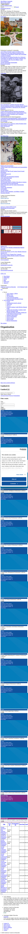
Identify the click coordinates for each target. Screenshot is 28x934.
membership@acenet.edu (6, 265)
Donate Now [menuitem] (13, 254)
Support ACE (4, 253)
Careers (5, 930)
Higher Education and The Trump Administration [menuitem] (12, 184)
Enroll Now (3, 16)
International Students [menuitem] (6, 119)
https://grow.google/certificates (8, 382)
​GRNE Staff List (5, 198)
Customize (13, 483)
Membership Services (6, 250)
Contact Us (6, 923)
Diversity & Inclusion (6, 103)
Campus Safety (4, 169)
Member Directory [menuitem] (22, 251)
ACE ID (9, 824)
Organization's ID (15, 824)
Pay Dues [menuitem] (15, 251)
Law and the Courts (5, 179)
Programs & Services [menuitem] (6, 8)
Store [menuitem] (6, 257)
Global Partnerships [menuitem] (22, 118)
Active (2, 403)
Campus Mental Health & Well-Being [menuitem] (9, 111)
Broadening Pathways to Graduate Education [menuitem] (12, 112)
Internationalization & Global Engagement (11, 116)
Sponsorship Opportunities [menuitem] (11, 62)
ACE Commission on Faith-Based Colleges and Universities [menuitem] (13, 53)
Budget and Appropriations (7, 165)
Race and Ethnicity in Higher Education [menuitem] (10, 104)
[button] (16, 7)
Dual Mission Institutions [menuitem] (16, 53)
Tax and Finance (4, 190)
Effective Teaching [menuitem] (5, 115)
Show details (19, 474)
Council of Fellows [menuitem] (16, 51)
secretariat (6, 916)
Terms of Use (7, 924)
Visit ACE (6, 928)
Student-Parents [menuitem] (20, 112)
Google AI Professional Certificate (3, 837)
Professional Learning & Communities (10, 50)
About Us (6, 283)
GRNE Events (12, 206)
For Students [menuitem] (9, 58)
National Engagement (6, 180)
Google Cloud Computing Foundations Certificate (4, 849)
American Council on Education (8, 287)
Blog (5, 280)
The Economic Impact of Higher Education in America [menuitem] (13, 182)
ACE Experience (5, 61)
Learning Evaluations (6, 55)
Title (4, 824)
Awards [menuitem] (2, 62)
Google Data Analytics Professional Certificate (4, 881)
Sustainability (4, 188)
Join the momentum (5, 216)
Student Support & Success (7, 110)
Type (2, 401)
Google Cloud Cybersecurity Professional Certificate (4, 856)
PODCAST (6, 281)
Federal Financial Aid (6, 174)
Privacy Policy (7, 926)
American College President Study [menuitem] (18, 123)
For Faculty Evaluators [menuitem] (18, 58)
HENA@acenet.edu (5, 203)
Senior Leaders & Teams (6, 122)
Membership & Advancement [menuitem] (7, 208)
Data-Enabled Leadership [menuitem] (7, 125)
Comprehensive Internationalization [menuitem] (9, 118)
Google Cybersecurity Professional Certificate (4, 875)
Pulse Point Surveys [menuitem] (5, 123)
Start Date (22, 824)
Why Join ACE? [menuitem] (4, 247)
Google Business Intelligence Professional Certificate (3, 842)
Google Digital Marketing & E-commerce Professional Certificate (4, 888)
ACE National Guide (22, 287)
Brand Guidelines (8, 927)
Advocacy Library (5, 206)
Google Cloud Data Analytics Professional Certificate (3, 863)
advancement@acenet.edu (7, 270)
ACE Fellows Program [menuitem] (6, 51)
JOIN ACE (3, 273)
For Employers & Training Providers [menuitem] (9, 57)
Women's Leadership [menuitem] (15, 106)
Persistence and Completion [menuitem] (16, 114)
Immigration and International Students (10, 176)
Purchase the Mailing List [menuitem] (7, 251)
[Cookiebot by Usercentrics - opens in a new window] (20, 449)
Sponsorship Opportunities (7, 258)
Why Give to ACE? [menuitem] (5, 254)
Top (1, 289)
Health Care (3, 175)
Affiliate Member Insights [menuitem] (13, 255)
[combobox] (7, 7)
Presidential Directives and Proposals (9, 183)
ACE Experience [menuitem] (5, 259)
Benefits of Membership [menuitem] (14, 247)
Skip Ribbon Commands (6, 1)
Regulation (3, 186)
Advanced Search (5, 395)
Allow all (14, 479)
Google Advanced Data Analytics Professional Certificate (3, 831)
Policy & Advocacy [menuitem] (5, 126)
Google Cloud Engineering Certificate (3, 870)
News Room (7, 276)
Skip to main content (5, 2)
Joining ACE (4, 246)
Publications (6, 277)
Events (5, 279)
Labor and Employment (6, 178)
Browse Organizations (14, 395)
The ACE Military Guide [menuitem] (17, 59)
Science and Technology (6, 187)
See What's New (4, 135)
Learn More (3, 73)
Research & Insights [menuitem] (5, 64)
